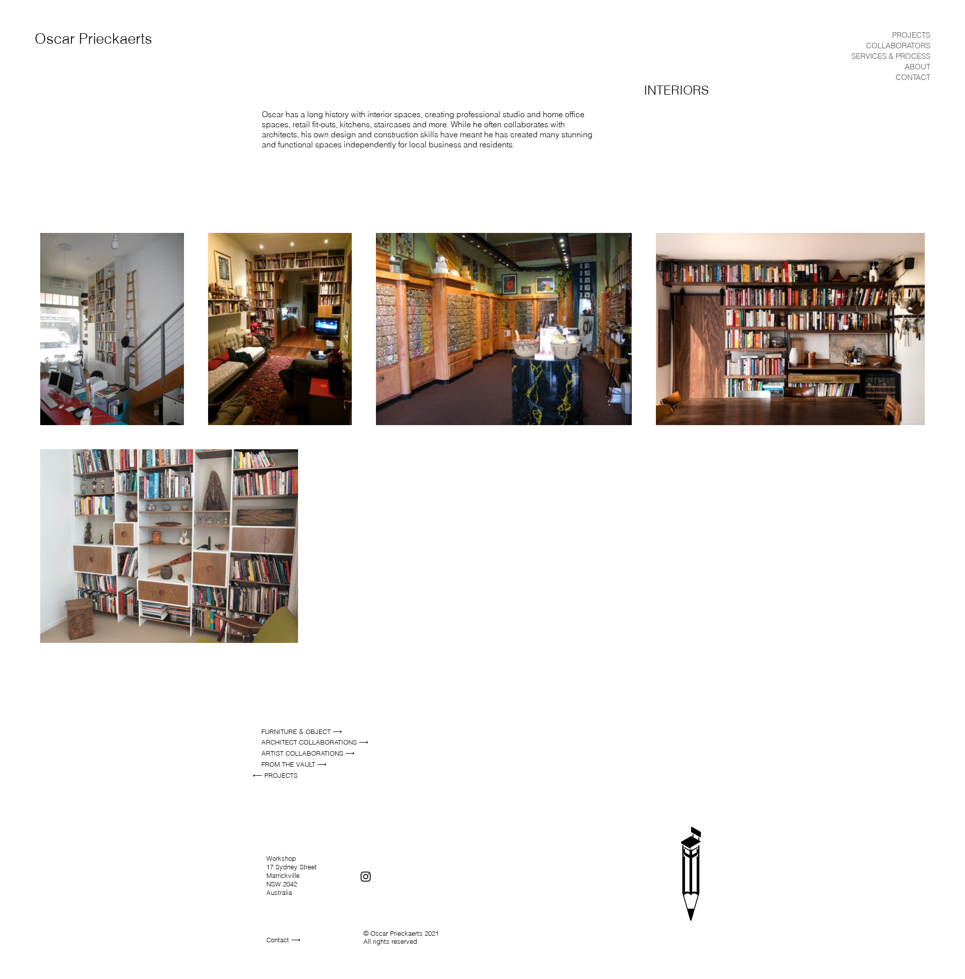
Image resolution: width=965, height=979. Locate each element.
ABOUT (917, 66)
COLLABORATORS (898, 45)
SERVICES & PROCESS (890, 56)
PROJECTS (911, 35)
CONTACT (913, 77)
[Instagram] (365, 876)
